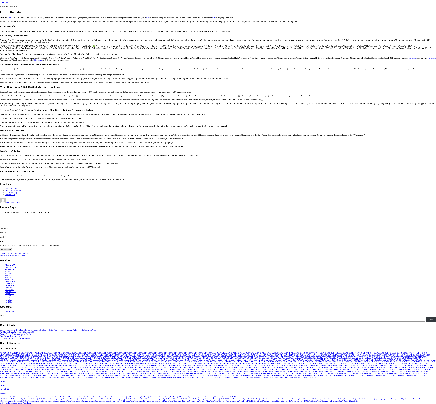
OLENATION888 (47, 369)
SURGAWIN (235, 375)
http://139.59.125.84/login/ (266, 401)
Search (2, 315)
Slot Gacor (4, 3)
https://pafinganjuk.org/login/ (104, 401)
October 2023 (9, 290)
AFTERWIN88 (5, 353)
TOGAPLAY (359, 375)
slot (147, 18)
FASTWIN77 (64, 359)
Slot (9, 18)
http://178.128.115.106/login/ (111, 399)
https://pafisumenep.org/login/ (368, 399)
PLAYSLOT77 (29, 371)
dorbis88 (220, 397)
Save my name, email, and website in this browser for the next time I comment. (31, 245)
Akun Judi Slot (10, 195)
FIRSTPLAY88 (168, 359)
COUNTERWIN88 (291, 355)
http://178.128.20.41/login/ (164, 401)
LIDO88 (150, 365)
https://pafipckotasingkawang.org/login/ (343, 399)
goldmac (3, 393)
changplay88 (4, 389)
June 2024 (8, 273)
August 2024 (9, 269)
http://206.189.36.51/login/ (251, 399)
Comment (4, 229)
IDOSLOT (271, 363)
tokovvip (266, 377)
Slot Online (412, 58)
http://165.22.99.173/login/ (49, 399)
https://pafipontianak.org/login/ (83, 401)
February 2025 (10, 265)
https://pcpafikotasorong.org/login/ (316, 399)
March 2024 (9, 279)
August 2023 (9, 294)
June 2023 (8, 298)
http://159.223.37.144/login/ (152, 399)
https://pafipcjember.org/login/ (390, 399)
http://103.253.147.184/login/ (245, 401)
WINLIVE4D (57, 377)
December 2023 (10, 286)
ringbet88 (120, 397)
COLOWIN (122, 355)
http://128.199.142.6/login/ (144, 401)
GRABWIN (375, 361)
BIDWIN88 (4, 355)
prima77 (240, 377)
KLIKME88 (29, 365)
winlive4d (3, 397)
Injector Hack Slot (11, 189)
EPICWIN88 (363, 357)
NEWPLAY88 (225, 367)
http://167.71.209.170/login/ (225, 401)
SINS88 (327, 373)
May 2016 (8, 302)
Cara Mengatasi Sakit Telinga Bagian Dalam (16, 338)
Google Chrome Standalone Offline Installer (16, 334)
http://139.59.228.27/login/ (172, 399)
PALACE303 (197, 369)
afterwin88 (49, 397)
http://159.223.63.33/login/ (125, 401)
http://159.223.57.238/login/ (328, 401)
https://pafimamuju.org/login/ (272, 399)
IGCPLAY (372, 363)
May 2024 (8, 275)
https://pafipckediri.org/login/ (293, 399)
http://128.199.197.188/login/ (184, 401)
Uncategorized (10, 312)
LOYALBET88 (233, 365)
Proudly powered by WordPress (19, 403)
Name (3, 233)
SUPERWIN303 (99, 375)
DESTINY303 (230, 357)
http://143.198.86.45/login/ (30, 399)
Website (3, 241)
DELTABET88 (78, 357)
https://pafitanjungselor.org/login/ (12, 401)
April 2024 (8, 277)
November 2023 (10, 288)
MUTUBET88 (79, 367)
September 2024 (10, 267)
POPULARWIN (181, 371)
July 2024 (8, 271)
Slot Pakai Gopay (11, 193)
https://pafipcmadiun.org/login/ (412, 399)
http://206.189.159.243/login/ (90, 399)
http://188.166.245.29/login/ (212, 399)
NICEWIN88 (348, 367)
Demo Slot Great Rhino (13, 191)
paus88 (2, 381)
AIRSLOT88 (86, 353)
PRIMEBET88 (343, 371)
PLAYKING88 (332, 369)
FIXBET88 (299, 359)
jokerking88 (193, 397)
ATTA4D (214, 353)
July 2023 (8, 296)
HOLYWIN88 (61, 363)
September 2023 (10, 292)
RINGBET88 (62, 373)
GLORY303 (143, 361)
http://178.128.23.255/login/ (348, 401)
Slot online (38, 60)
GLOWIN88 (248, 361)
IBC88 (200, 363)
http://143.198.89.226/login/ (232, 399)
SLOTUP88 (403, 373)
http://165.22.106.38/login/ (191, 399)
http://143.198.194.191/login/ (307, 401)
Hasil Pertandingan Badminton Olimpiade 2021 (17, 332)
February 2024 (10, 281)
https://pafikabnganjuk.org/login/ (35, 401)
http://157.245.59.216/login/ (10, 399)
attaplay (89, 397)
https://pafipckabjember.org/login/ (60, 401)
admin (8, 202)
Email (3, 237)
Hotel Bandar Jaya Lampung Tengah (13, 336)
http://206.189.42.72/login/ (205, 401)
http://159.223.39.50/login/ (132, 399)
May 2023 (8, 300)
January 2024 (9, 283)
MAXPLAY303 (377, 365)
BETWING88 (303, 353)
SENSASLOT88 (176, 373)
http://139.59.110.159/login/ (286, 401)
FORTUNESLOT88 (398, 359)
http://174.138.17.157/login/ (69, 399)
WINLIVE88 (141, 377)
